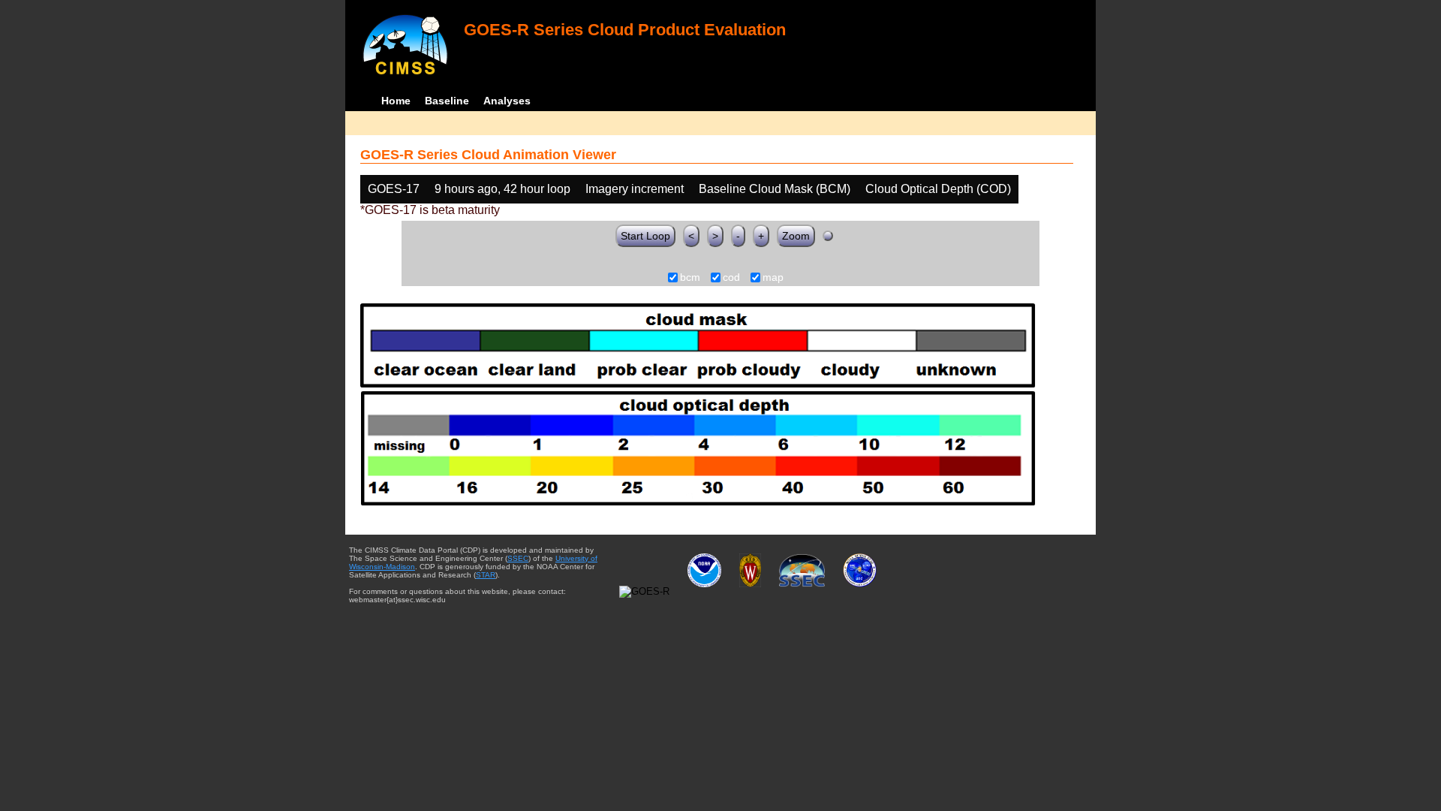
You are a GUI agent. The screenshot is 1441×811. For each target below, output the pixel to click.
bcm (690, 278)
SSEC (517, 558)
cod (731, 278)
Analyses (507, 101)
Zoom (796, 236)
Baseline (447, 101)
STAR (485, 575)
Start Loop (645, 236)
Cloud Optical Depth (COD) (938, 188)
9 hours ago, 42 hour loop (502, 188)
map (773, 278)
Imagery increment (634, 188)
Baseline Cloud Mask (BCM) (774, 188)
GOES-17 (394, 188)
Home (396, 101)
